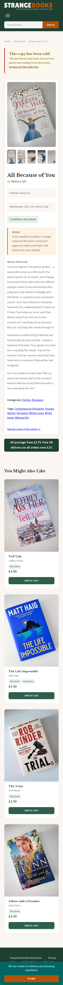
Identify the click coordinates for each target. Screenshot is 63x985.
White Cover (36, 413)
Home (7, 41)
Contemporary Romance (29, 409)
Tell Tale (15, 556)
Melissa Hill (19, 41)
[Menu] (7, 15)
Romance (37, 400)
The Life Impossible (23, 671)
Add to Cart (31, 580)
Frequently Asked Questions (26, 958)
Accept (31, 978)
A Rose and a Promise (24, 901)
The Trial (16, 786)
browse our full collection (23, 67)
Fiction (26, 400)
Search (51, 25)
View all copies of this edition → (23, 429)
